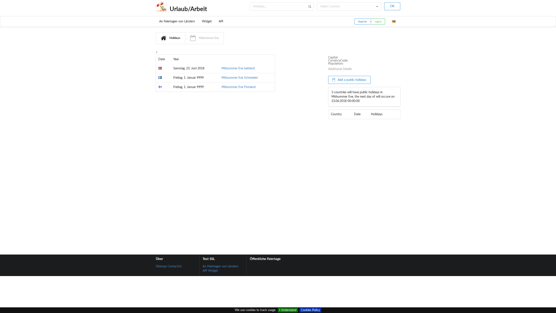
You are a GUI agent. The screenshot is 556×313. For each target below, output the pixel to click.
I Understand (287, 310)
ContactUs (174, 266)
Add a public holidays (351, 80)
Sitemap (161, 266)
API (221, 21)
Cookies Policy (310, 310)
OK (392, 6)
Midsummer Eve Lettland (238, 68)
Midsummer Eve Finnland (239, 87)
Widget (207, 21)
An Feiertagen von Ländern (177, 21)
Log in (378, 21)
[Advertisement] (301, 115)
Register (362, 21)
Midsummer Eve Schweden (240, 77)
